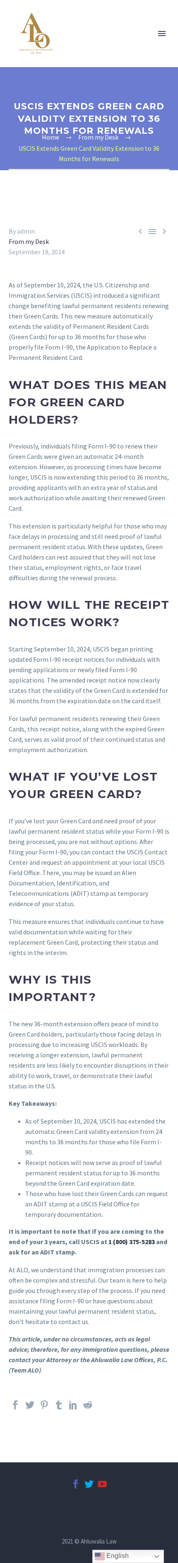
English (117, 1555)
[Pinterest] (44, 1408)
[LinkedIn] (73, 1408)
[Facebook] (15, 1408)
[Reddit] (87, 1408)
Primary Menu (161, 33)
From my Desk (29, 241)
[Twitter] (29, 1408)
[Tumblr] (58, 1408)
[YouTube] (102, 1487)
